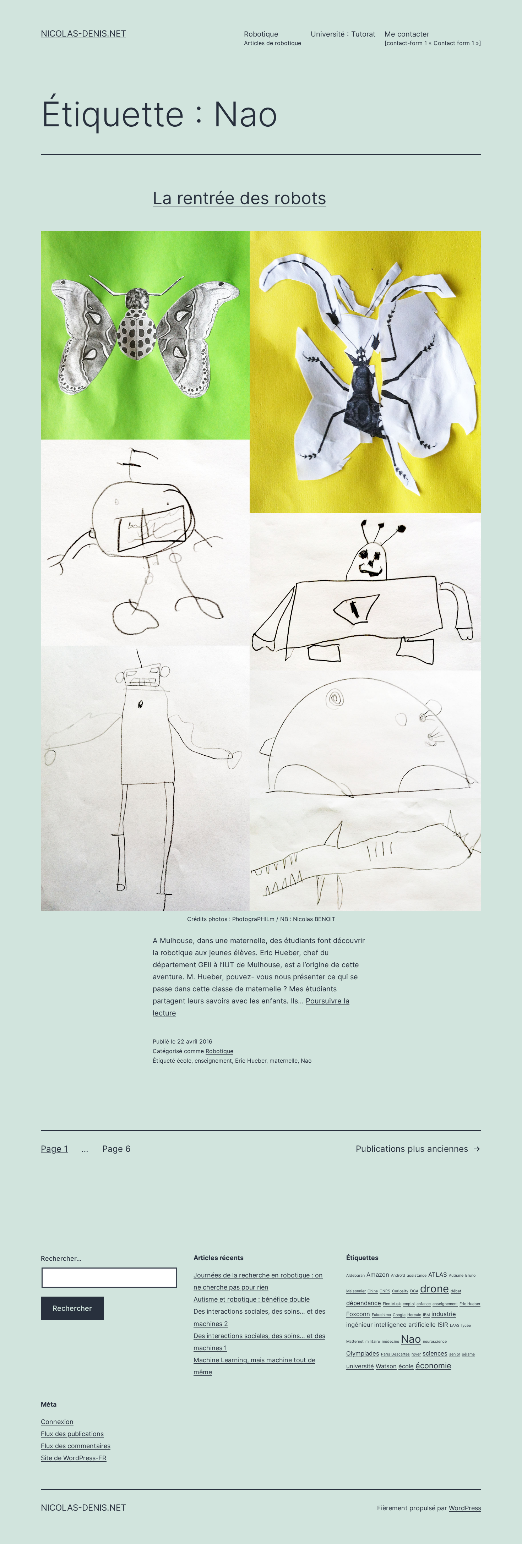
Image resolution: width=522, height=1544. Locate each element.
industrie (443, 1314)
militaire (372, 1341)
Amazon (377, 1274)
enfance (424, 1304)
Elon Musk (392, 1304)
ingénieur (359, 1324)
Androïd (398, 1275)
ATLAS (437, 1274)
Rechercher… (61, 1258)
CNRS (385, 1291)
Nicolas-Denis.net (83, 33)
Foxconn (358, 1314)
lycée (466, 1325)
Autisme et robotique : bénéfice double (252, 1299)
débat (456, 1291)
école (184, 1060)
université (360, 1366)
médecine (390, 1341)
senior (454, 1354)
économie (433, 1365)
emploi (409, 1304)
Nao (306, 1060)
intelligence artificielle (405, 1324)
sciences (435, 1353)
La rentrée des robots (239, 197)
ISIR (442, 1324)
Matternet (355, 1341)
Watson (386, 1366)
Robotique (272, 38)
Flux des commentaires (75, 1446)
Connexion (57, 1421)
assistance (416, 1275)
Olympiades (362, 1353)
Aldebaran (355, 1275)
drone (434, 1288)
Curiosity (400, 1291)
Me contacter (433, 38)
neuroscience (435, 1341)
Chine (373, 1291)
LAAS (455, 1325)
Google (399, 1315)
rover (416, 1354)
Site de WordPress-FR (74, 1458)
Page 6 (116, 1149)
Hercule (414, 1315)
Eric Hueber (250, 1060)
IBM (426, 1315)
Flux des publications (72, 1434)
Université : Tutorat (343, 34)
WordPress (465, 1508)
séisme (468, 1354)
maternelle (284, 1060)
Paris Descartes (395, 1354)
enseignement (213, 1060)
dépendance (363, 1303)
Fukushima (381, 1315)
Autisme (456, 1275)
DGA (414, 1291)
